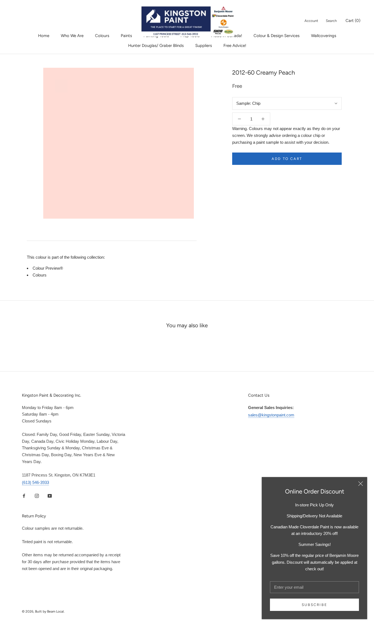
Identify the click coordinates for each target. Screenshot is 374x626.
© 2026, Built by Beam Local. (43, 611)
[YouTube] (50, 495)
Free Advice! (234, 45)
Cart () (353, 20)
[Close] (360, 483)
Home (43, 35)
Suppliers (203, 45)
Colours (102, 35)
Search (331, 21)
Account (311, 21)
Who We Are (72, 35)
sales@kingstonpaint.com (271, 415)
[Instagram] (37, 495)
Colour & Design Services (277, 35)
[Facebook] (24, 495)
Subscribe (314, 605)
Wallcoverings (323, 35)
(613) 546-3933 (35, 482)
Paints (126, 35)
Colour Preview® (48, 268)
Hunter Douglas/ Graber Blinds (156, 45)
